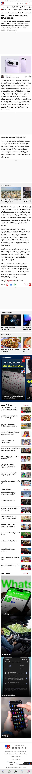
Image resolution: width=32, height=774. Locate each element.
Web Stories (5, 574)
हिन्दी (6, 1)
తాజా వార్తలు (6, 6)
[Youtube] (7, 284)
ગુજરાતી (20, 1)
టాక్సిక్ (10, 9)
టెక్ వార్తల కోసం (8, 280)
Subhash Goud (8, 75)
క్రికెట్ (17, 6)
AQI (23, 3)
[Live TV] (26, 4)
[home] (1, 6)
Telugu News (4, 12)
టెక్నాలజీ (26, 9)
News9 (2, 1)
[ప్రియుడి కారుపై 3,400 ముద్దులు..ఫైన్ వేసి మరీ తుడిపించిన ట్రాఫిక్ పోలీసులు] (13, 379)
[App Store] (20, 764)
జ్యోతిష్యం (20, 9)
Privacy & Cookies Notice (21, 753)
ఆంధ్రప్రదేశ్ (21, 6)
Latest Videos (6, 489)
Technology (11, 12)
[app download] (17, 4)
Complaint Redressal (9, 753)
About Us (14, 751)
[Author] (2, 76)
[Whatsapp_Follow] (15, 284)
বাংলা (24, 1)
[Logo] (2, 3)
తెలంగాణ (26, 6)
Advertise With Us (21, 751)
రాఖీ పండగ (4, 9)
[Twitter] (16, 748)
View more (26, 357)
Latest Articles (6, 405)
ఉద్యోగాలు (15, 9)
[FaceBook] (13, 748)
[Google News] (26, 748)
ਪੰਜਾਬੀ (28, 1)
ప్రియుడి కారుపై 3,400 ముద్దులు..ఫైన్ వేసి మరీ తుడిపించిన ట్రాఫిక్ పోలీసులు (13, 397)
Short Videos (6, 357)
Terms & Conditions (16, 756)
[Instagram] (19, 748)
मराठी (15, 1)
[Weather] (20, 4)
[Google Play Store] (11, 763)
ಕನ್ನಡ (11, 1)
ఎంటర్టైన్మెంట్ (12, 6)
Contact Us (7, 751)
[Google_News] (11, 284)
